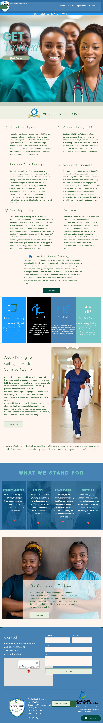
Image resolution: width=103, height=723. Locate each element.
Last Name (75, 636)
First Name (49, 636)
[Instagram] (32, 718)
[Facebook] (36, 718)
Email (47, 645)
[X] (29, 718)
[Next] (91, 59)
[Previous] (11, 59)
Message (49, 654)
